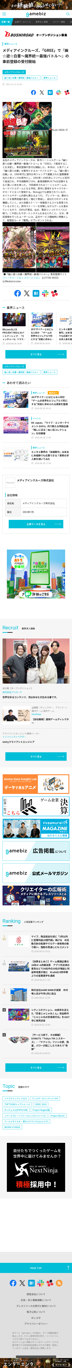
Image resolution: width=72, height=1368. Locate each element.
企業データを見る (36, 524)
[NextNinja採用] (36, 1167)
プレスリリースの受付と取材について (36, 1306)
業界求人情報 (42, 21)
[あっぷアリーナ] (36, 574)
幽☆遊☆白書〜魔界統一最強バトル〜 (21, 77)
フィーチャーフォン (13, 277)
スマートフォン (32, 277)
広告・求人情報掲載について (36, 1300)
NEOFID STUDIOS (12, 1127)
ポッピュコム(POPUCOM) (16, 1109)
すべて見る (36, 354)
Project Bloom (58, 1115)
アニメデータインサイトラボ (45, 1098)
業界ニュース (10, 43)
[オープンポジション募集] (36, 34)
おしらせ (36, 1317)
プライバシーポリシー (36, 1323)
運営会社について (36, 1294)
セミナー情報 (59, 21)
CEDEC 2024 (40, 1104)
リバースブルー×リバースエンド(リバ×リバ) (25, 1115)
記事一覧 (6, 21)
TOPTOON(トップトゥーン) (17, 1104)
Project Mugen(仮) (41, 1109)
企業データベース (23, 21)
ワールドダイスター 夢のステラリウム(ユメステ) (26, 1121)
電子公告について (36, 1311)
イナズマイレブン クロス (15, 1098)
